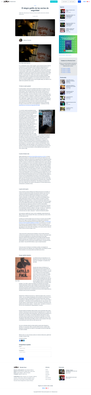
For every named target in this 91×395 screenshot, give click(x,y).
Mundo (63, 20)
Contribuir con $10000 (66, 72)
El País (35, 5)
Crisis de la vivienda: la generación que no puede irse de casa (70, 86)
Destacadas (63, 77)
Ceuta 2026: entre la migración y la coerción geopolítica (70, 80)
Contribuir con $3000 (66, 69)
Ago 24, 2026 (68, 18)
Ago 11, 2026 (68, 93)
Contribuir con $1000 (66, 68)
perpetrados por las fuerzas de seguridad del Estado (29, 105)
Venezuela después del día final (71, 103)
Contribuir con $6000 (66, 71)
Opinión (62, 7)
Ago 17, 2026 (68, 31)
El (60, 20)
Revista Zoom (23, 367)
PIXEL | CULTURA (54, 1)
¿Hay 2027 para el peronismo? (69, 97)
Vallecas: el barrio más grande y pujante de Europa (70, 29)
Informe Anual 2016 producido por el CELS (37, 156)
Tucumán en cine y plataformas (69, 108)
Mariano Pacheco (27, 40)
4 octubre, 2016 (35, 16)
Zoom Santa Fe (65, 1)
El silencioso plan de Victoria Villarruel (70, 92)
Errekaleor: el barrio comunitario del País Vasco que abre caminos (71, 371)
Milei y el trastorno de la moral (70, 10)
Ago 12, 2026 (68, 88)
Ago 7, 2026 (68, 109)
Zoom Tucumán (72, 1)
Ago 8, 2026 (68, 104)
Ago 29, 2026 (68, 12)
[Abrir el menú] (2, 1)
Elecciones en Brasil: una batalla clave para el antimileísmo (70, 16)
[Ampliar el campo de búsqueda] (79, 1)
